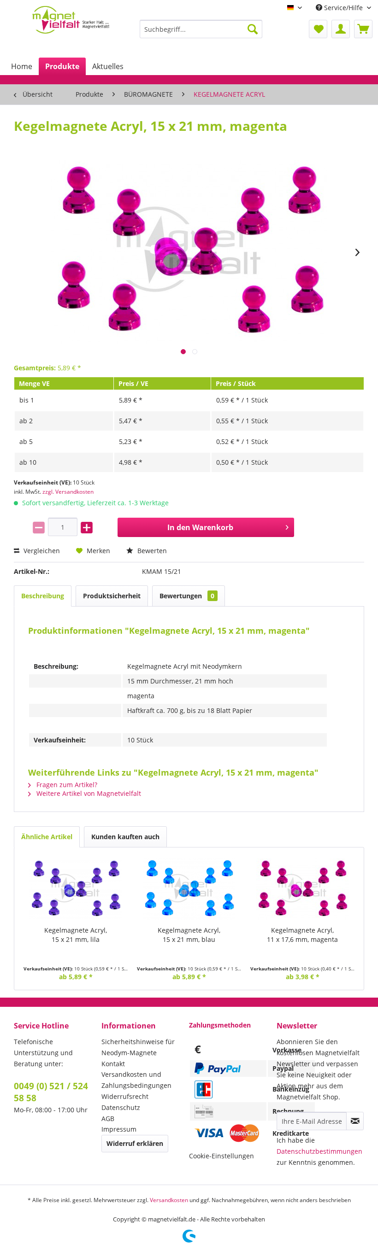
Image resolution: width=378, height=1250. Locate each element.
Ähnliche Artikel (46, 836)
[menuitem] (201, 29)
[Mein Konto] (340, 29)
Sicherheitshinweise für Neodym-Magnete (138, 1047)
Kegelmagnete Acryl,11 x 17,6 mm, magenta (302, 935)
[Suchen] (252, 29)
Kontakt (113, 1063)
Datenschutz (120, 1107)
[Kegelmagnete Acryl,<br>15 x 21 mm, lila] (76, 889)
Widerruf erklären (134, 1143)
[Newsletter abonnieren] (355, 1121)
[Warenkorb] (363, 29)
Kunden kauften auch (125, 836)
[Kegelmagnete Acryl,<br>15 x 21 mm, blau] (189, 889)
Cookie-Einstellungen (221, 1155)
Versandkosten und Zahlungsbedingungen (136, 1080)
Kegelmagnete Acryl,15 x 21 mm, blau (189, 935)
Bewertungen (186, 595)
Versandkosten (169, 1200)
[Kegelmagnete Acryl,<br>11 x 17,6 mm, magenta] (302, 889)
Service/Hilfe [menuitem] (343, 7)
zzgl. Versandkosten (68, 492)
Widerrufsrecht (124, 1096)
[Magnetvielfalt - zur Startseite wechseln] (70, 25)
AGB (107, 1118)
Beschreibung (42, 595)
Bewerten (151, 550)
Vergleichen (41, 550)
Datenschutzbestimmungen (319, 1151)
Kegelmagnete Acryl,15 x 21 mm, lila (75, 935)
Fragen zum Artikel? (66, 784)
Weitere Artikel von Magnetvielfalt (88, 793)
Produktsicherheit (112, 595)
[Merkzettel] (318, 29)
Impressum (118, 1129)
